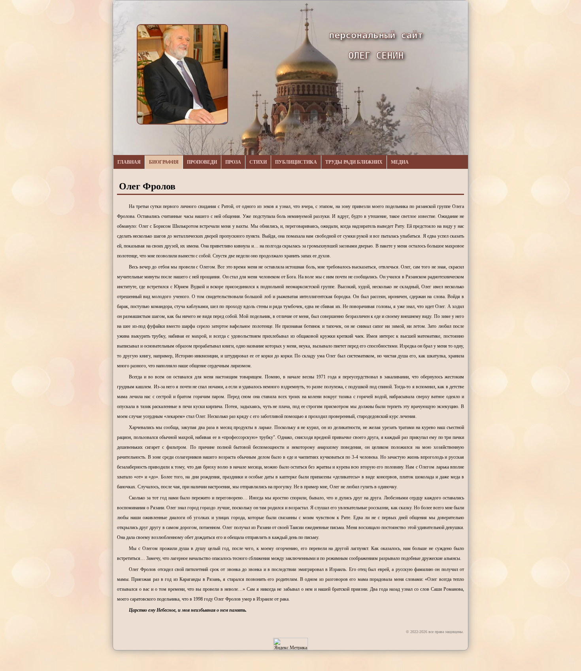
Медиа (400, 162)
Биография (164, 162)
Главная (129, 162)
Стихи (258, 162)
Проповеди (202, 162)
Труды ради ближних (354, 162)
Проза (233, 162)
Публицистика (296, 162)
